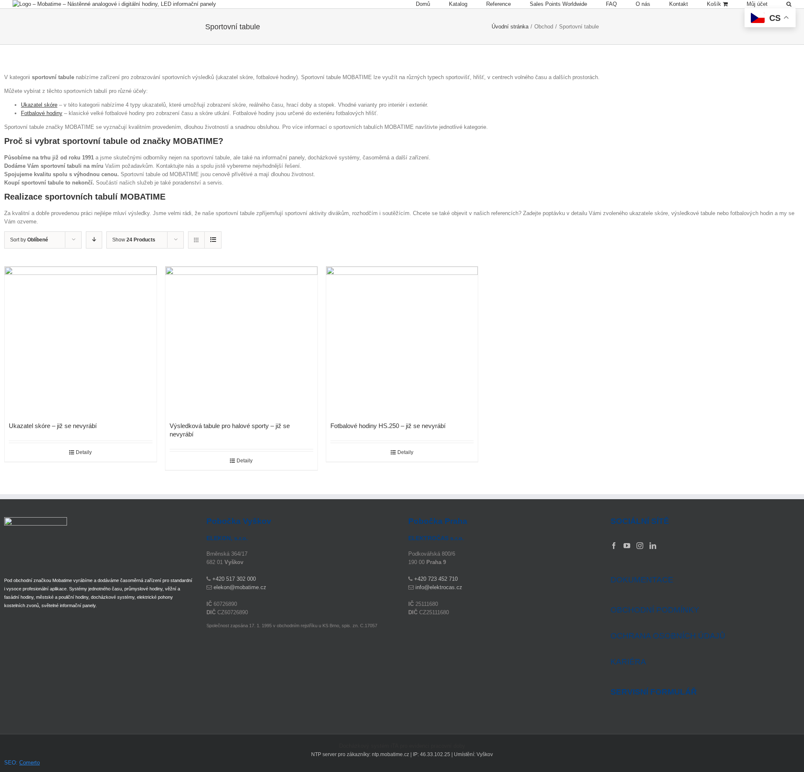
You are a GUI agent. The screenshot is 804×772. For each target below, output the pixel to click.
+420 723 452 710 (436, 579)
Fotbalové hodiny (41, 113)
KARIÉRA (628, 661)
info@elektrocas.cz (438, 587)
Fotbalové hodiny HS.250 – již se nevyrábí (388, 425)
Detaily (84, 452)
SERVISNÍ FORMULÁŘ (654, 692)
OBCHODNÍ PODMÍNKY (655, 609)
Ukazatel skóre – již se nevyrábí (53, 425)
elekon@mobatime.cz (240, 587)
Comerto (29, 762)
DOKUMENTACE (642, 579)
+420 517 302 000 (234, 579)
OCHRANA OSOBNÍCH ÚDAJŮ (668, 635)
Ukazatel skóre (39, 105)
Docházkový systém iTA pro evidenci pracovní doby (402, 746)
